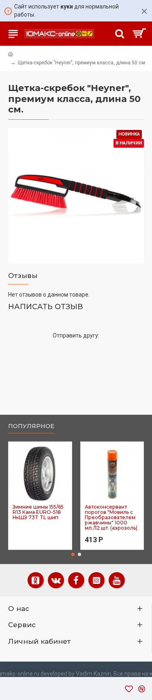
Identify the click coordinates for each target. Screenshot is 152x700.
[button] (73, 554)
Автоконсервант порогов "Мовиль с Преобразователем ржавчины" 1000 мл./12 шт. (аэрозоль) (111, 517)
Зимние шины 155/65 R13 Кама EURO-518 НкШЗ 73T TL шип (38, 512)
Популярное (31, 426)
